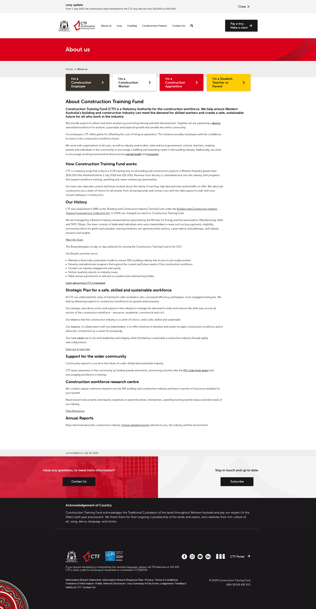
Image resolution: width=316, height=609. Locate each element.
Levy (119, 25)
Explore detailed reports (135, 425)
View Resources (75, 411)
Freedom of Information (80, 583)
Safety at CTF (73, 587)
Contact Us (178, 25)
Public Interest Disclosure (110, 583)
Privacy (149, 579)
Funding (132, 25)
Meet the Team (74, 239)
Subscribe (237, 481)
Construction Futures (154, 25)
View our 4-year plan (78, 349)
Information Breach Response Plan (123, 579)
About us (106, 25)
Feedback (180, 583)
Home (69, 69)
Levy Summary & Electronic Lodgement (150, 583)
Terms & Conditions (166, 579)
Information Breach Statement (83, 579)
